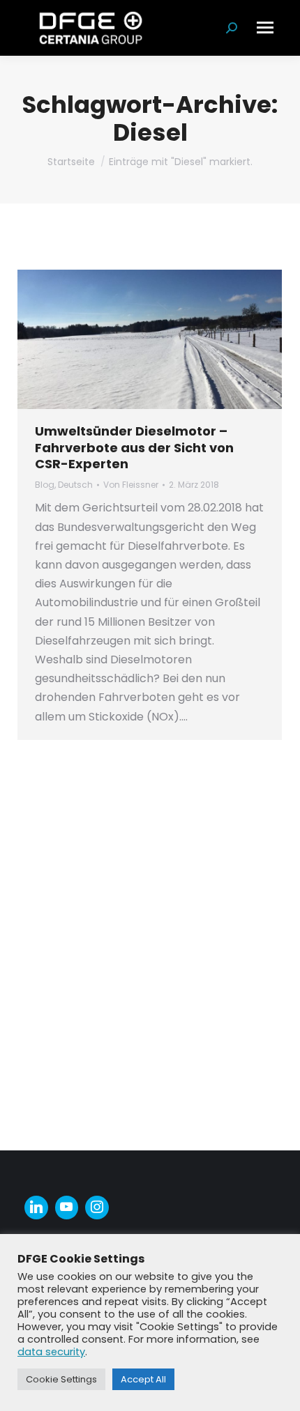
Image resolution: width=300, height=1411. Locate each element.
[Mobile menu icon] (265, 27)
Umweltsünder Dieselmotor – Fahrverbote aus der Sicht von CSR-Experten (134, 447)
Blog (44, 485)
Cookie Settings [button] (61, 1379)
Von (130, 485)
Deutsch (75, 485)
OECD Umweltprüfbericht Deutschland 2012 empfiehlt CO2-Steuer (146, 792)
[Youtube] (67, 1207)
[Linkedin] (36, 1207)
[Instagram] (97, 1207)
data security (51, 1352)
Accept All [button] (143, 1379)
